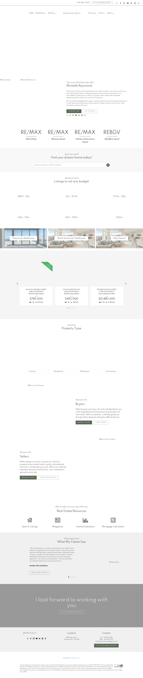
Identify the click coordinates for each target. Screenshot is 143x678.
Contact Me (73, 111)
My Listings (90, 111)
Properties (40, 13)
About (109, 13)
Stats (100, 13)
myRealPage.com (75, 658)
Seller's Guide (28, 477)
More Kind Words (39, 572)
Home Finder (101, 422)
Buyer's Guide (84, 422)
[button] (117, 3)
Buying (51, 13)
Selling (91, 13)
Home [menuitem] (31, 13)
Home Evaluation (48, 477)
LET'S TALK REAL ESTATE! (102, 2)
